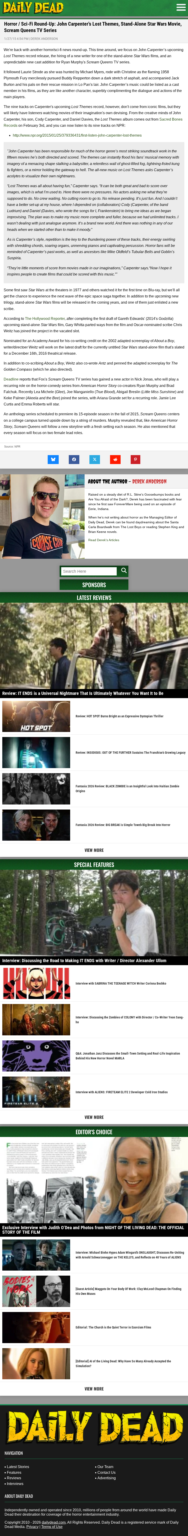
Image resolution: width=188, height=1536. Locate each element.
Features (14, 1472)
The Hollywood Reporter (45, 319)
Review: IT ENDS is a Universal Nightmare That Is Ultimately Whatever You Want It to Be (82, 693)
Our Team (105, 1467)
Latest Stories (18, 1467)
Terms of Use (52, 1527)
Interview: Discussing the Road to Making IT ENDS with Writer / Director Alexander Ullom (84, 960)
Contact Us (106, 1472)
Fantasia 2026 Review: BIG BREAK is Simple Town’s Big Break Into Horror (123, 825)
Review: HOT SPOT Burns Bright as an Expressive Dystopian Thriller (119, 716)
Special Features (94, 864)
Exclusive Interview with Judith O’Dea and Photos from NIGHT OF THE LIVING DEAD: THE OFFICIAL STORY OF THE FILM (93, 1230)
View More (94, 850)
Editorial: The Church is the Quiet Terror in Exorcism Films (113, 1327)
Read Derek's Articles (103, 540)
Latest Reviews (94, 597)
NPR (17, 446)
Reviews (14, 1478)
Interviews (15, 1484)
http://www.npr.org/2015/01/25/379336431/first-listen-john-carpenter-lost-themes (77, 135)
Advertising (106, 1478)
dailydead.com (54, 1522)
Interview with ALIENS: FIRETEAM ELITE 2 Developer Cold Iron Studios (122, 1092)
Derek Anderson (44, 38)
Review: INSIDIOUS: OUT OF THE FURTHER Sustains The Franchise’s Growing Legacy (130, 752)
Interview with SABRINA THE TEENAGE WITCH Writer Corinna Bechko (121, 983)
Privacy (32, 1527)
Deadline (11, 379)
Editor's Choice (94, 1132)
